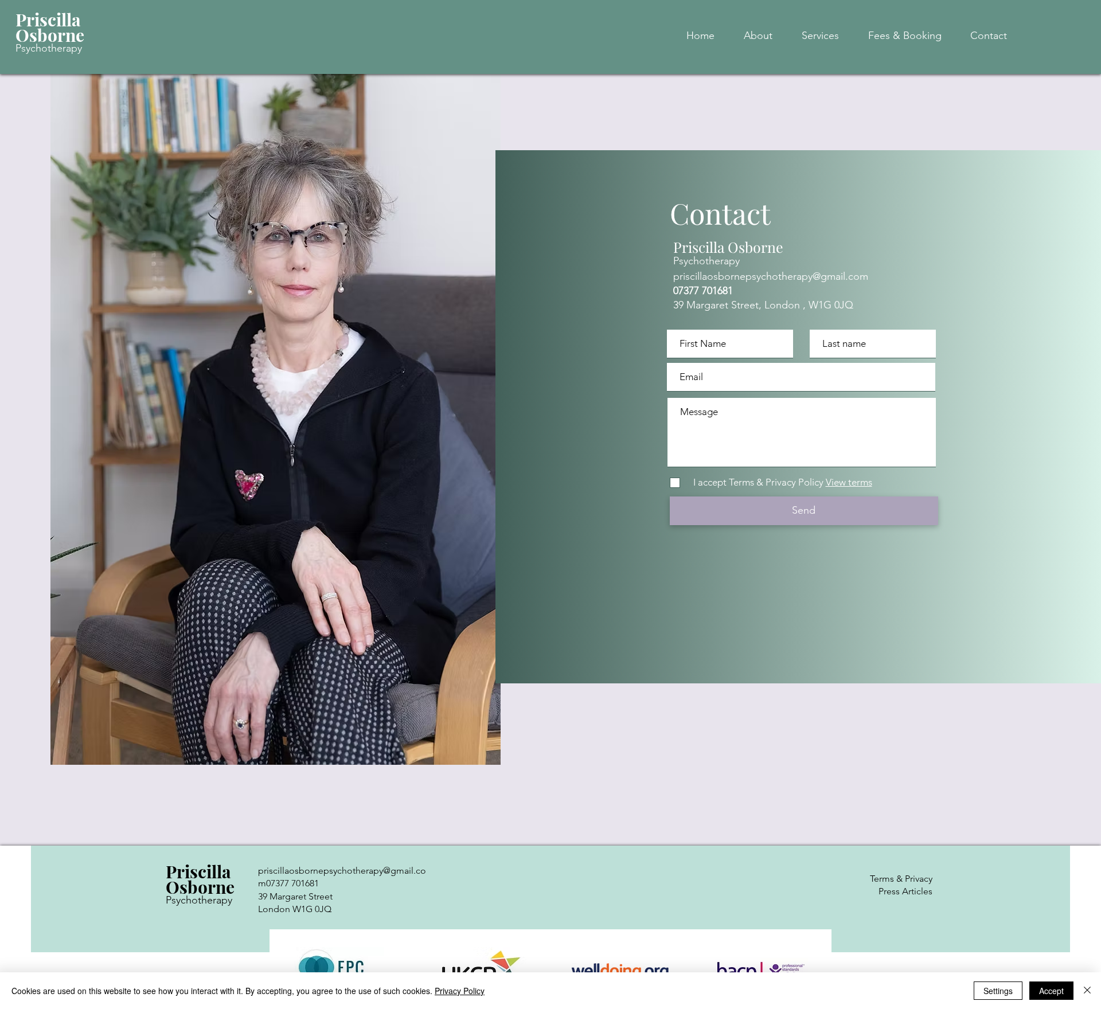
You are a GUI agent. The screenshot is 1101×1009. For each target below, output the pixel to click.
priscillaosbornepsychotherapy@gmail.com (770, 276)
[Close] (1087, 990)
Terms (882, 878)
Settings (998, 990)
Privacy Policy (460, 990)
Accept (1051, 990)
